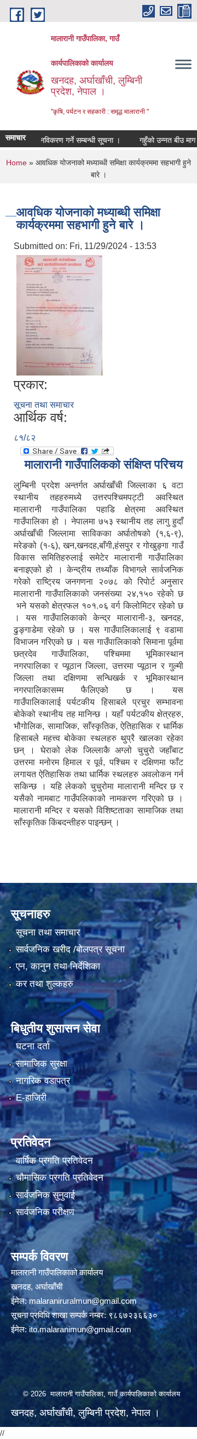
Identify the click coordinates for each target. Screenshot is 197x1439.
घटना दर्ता (33, 1046)
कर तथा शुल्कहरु (44, 984)
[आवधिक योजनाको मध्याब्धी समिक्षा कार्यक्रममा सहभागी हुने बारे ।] (59, 315)
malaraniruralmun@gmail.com (83, 1300)
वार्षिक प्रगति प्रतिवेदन (54, 1160)
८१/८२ (25, 437)
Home (16, 162)
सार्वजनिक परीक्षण (45, 1212)
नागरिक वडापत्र (43, 1081)
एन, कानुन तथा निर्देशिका (58, 966)
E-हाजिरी (31, 1098)
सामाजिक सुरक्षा (41, 1064)
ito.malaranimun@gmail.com (80, 1329)
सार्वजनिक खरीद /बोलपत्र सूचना (70, 949)
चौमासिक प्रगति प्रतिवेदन (59, 1177)
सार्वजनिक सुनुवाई (45, 1195)
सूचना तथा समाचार (44, 404)
